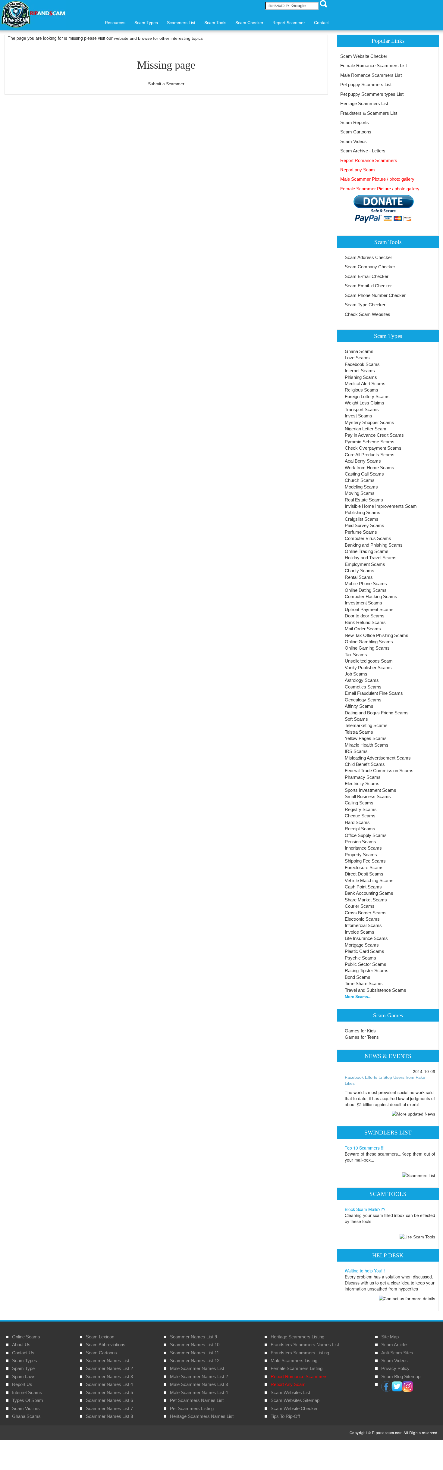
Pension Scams (360, 841)
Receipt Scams (360, 828)
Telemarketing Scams (366, 725)
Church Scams (360, 480)
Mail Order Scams (363, 628)
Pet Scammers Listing (192, 1408)
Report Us (22, 1384)
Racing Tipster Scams (366, 970)
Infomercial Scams (363, 925)
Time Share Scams (364, 983)
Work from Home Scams (369, 467)
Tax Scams (356, 654)
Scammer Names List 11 (194, 1352)
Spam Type (23, 1368)
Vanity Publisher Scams (368, 667)
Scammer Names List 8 (109, 1416)
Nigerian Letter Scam (365, 428)
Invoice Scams (359, 932)
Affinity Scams (359, 706)
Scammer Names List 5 (109, 1392)
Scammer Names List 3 (109, 1376)
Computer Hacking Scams (371, 596)
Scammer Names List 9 (193, 1336)
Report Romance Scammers (368, 160)
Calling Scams (359, 802)
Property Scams (361, 854)
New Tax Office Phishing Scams (376, 635)
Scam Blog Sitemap (400, 1376)
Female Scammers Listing (296, 1368)
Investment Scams (363, 602)
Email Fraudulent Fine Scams (374, 693)
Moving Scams (360, 493)
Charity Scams (359, 570)
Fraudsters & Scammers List (368, 113)
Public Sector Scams (365, 964)
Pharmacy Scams (363, 777)
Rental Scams (359, 577)
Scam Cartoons (355, 131)
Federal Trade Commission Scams (379, 770)
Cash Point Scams (363, 886)
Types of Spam (27, 1400)
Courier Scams (360, 906)
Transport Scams (362, 409)
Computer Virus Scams (368, 538)
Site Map (390, 1336)
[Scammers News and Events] (413, 1113)
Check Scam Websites (367, 314)
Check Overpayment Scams (373, 448)
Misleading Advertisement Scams (378, 757)
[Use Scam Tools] (417, 1236)
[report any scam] (377, 208)
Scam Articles (395, 1344)
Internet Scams (360, 370)
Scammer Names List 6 (109, 1400)
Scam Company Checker (370, 266)
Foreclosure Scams (364, 867)
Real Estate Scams (364, 499)
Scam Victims (26, 1408)
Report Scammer (288, 22)
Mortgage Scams (362, 944)
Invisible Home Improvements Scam (381, 506)
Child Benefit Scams (365, 764)
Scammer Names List (107, 1360)
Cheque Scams (360, 815)
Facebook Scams (362, 364)
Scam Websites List (290, 1392)
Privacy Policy (395, 1368)
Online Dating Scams (366, 590)
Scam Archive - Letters (362, 150)
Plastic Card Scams (364, 951)
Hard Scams (357, 822)
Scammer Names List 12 (194, 1360)
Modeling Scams (361, 486)
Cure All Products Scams (369, 454)
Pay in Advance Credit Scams (374, 435)
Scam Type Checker (365, 304)
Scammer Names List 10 (194, 1344)
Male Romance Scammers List (371, 75)
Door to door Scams (365, 615)
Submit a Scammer (166, 83)
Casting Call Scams (364, 473)
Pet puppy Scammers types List (372, 94)
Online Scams (26, 1336)
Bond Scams (357, 977)
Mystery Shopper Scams (369, 422)
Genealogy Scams (363, 699)
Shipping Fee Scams (365, 860)
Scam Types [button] (146, 22)
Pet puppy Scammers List (365, 84)
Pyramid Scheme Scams (369, 441)
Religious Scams (361, 389)
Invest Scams (358, 415)
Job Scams (356, 673)
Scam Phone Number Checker (375, 295)
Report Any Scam (288, 1384)
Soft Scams (356, 719)
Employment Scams (365, 564)
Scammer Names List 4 (109, 1384)
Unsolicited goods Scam (369, 660)
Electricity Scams (362, 783)
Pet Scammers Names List (197, 1400)
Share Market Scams (366, 899)
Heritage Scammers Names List (202, 1416)
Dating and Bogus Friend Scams (377, 712)
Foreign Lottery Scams (367, 396)
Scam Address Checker (368, 257)
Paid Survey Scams (364, 525)
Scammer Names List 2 (109, 1368)
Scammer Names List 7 (109, 1408)
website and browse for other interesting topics (158, 38)
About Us (21, 1344)
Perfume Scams (361, 532)
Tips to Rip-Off (285, 1416)
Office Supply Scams (366, 835)
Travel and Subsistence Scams (375, 990)
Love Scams (357, 357)
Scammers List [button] (181, 22)
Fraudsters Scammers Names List (305, 1344)
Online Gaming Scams (367, 648)
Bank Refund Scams (365, 622)
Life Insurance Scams (366, 938)
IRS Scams (356, 751)
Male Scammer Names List (197, 1368)
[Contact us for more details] (407, 1298)
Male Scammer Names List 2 (199, 1376)
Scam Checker (249, 22)
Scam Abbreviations (105, 1344)
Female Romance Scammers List (373, 65)
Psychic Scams (360, 957)
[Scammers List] (418, 1175)
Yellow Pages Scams (366, 738)
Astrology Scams (362, 680)
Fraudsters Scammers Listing (300, 1352)
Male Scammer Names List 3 (199, 1384)
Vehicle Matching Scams (369, 880)
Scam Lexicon (100, 1336)
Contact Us (23, 1352)
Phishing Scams (361, 377)
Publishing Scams (362, 512)
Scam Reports (354, 122)
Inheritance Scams (363, 847)
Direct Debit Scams (364, 873)
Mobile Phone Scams (366, 583)
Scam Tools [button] (215, 22)
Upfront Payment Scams (369, 609)
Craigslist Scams (362, 519)
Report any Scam (357, 169)
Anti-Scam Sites (397, 1352)
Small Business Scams (368, 796)
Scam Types (24, 1360)
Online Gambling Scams (369, 641)
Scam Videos (353, 141)
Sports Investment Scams (370, 790)
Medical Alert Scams (365, 383)
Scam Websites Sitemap (295, 1400)
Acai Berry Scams (363, 460)
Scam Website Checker (363, 56)
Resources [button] (115, 22)
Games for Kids (360, 1030)
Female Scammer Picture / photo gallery (379, 188)
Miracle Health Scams (366, 744)
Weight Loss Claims (364, 402)
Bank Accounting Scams (369, 893)
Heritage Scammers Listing (297, 1336)
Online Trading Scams (366, 551)
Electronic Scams (362, 919)
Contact (321, 22)
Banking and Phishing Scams (374, 545)
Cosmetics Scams (363, 686)
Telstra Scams (359, 732)
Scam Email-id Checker (368, 285)
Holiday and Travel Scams (371, 557)
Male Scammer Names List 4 (199, 1392)
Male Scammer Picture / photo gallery (377, 179)
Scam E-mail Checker (366, 276)
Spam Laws (24, 1376)
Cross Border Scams (366, 912)
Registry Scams (361, 809)
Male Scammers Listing (294, 1360)
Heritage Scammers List (364, 103)
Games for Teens (362, 1037)
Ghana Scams (359, 351)
